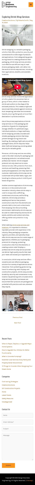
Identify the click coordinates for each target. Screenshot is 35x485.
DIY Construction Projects (11, 388)
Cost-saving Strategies (10, 382)
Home (4, 392)
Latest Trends (6, 395)
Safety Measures (7, 398)
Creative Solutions (8, 20)
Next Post (17, 323)
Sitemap (29, 480)
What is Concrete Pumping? (11, 356)
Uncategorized (7, 402)
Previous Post (17, 317)
